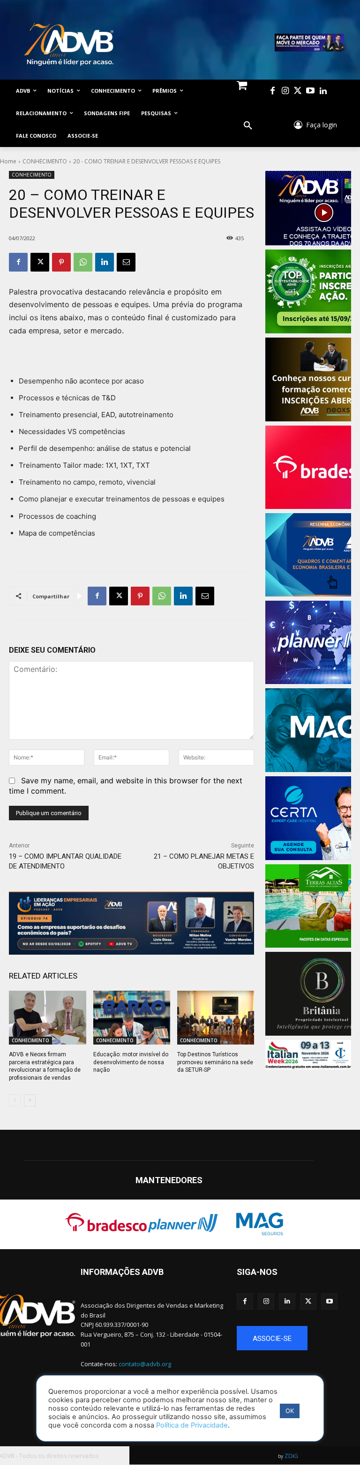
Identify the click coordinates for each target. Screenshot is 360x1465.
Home (8, 161)
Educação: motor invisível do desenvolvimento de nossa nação (130, 1062)
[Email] (126, 262)
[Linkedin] (323, 91)
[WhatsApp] (83, 262)
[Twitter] (298, 91)
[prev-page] (15, 1100)
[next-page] (30, 1100)
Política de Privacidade (192, 1425)
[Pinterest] (61, 262)
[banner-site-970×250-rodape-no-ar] (131, 923)
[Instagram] (285, 91)
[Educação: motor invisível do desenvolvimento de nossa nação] (131, 1018)
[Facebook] (272, 91)
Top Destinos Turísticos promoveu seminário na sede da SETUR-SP (215, 1062)
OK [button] (289, 1410)
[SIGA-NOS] (294, 1285)
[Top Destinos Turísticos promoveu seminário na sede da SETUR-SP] (215, 1018)
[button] (248, 126)
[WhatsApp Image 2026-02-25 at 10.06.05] (309, 43)
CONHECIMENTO (44, 161)
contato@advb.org (145, 1364)
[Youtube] (310, 91)
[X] (39, 262)
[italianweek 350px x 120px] (308, 1054)
